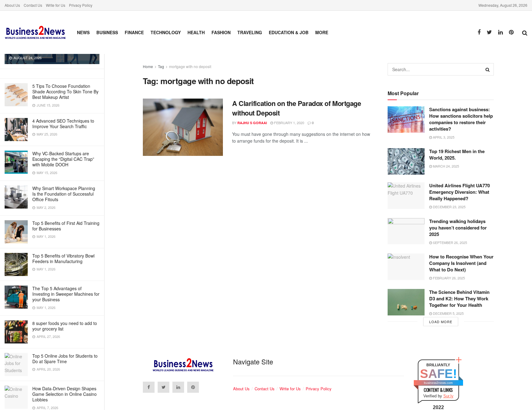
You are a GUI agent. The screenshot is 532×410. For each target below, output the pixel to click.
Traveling (249, 32)
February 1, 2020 (288, 122)
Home (148, 66)
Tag (161, 66)
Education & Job (288, 32)
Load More (440, 321)
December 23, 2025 (448, 206)
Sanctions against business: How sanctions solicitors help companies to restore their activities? (461, 119)
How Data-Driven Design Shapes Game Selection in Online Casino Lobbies (64, 394)
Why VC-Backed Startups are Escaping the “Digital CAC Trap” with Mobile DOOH (63, 159)
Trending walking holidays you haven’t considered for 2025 (458, 227)
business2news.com (438, 382)
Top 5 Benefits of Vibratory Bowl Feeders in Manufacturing (63, 258)
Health (196, 32)
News (83, 32)
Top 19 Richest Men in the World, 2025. (457, 154)
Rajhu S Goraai (252, 122)
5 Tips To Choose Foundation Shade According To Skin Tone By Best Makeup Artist (65, 91)
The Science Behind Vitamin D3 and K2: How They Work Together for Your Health (459, 298)
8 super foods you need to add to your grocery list (64, 326)
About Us (12, 5)
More (321, 32)
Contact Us (33, 5)
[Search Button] (488, 69)
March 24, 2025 (445, 166)
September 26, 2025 (449, 242)
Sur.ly (448, 396)
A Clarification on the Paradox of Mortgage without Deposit (296, 108)
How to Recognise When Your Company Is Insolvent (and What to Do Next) (461, 263)
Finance (134, 32)
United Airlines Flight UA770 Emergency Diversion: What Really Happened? (459, 192)
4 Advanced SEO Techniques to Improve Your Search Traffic (63, 123)
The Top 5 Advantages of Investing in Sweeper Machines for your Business (65, 293)
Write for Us (55, 5)
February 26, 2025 (448, 277)
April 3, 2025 (443, 137)
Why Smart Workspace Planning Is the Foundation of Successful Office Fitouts (63, 193)
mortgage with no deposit (190, 66)
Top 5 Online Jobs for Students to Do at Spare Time (65, 358)
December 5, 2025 (448, 313)
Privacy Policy (80, 5)
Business (107, 32)
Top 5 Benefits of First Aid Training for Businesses (65, 226)
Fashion (221, 32)
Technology (166, 32)
